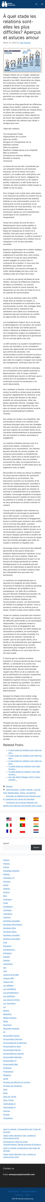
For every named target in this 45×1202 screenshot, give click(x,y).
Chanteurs (7, 899)
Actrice (6, 867)
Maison (6, 1011)
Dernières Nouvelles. (12, 939)
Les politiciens (9, 996)
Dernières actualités (11, 921)
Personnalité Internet (12, 1050)
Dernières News (10, 932)
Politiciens (7, 1068)
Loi (4, 1007)
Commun (7, 917)
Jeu (4, 968)
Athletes (6, 889)
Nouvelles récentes (11, 1028)
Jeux (5, 971)
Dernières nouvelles (11, 935)
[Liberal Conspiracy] (8, 4)
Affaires (6, 874)
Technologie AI (9, 1104)
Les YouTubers (9, 1003)
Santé (5, 1079)
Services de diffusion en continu (16, 1082)
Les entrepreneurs (11, 993)
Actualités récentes (11, 871)
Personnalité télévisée (12, 1057)
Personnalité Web (10, 1064)
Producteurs (8, 1071)
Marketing (7, 1014)
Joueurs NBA (8, 978)
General (9, 786)
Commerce (7, 914)
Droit (5, 942)
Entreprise (7, 953)
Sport (5, 1093)
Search (6, 843)
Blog (5, 896)
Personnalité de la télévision (15, 1043)
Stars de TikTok (9, 1097)
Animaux (6, 881)
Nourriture (7, 1025)
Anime (5, 885)
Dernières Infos (9, 928)
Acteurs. (6, 864)
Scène (22, 793)
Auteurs (6, 892)
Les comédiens (9, 989)
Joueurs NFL (8, 982)
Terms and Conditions (29, 1191)
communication (12, 790)
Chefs (5, 903)
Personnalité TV (10, 1061)
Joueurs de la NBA (11, 975)
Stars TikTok (8, 1100)
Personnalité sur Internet (13, 1054)
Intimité (29, 790)
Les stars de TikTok (11, 1000)
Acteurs (6, 860)
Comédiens (8, 907)
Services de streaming (12, 1086)
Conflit (22, 790)
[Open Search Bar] (36, 4)
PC (4, 1032)
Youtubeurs (8, 1118)
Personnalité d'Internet (12, 1039)
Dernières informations (12, 924)
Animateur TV (9, 878)
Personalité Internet (11, 1036)
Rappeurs (7, 1075)
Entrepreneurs (9, 950)
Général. (6, 960)
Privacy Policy (13, 1191)
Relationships (13, 793)
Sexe (5, 1089)
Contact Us (19, 1195)
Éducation (7, 946)
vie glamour (31, 793)
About (27, 1195)
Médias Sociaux (9, 1018)
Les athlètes (8, 985)
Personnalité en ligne (12, 1046)
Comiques (7, 910)
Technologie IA (9, 1107)
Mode (5, 1021)
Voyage (6, 1115)
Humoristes (8, 964)
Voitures (6, 1111)
